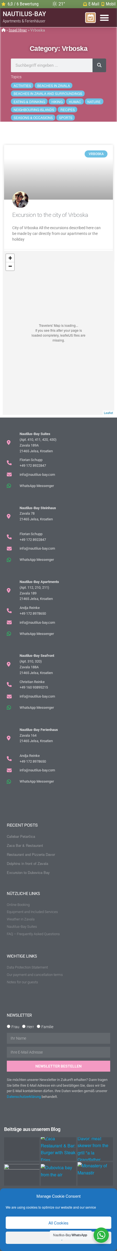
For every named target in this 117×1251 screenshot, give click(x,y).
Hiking (57, 101)
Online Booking (18, 905)
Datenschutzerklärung (24, 1097)
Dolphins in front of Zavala (27, 863)
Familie (47, 1027)
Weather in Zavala (21, 919)
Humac (75, 101)
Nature (94, 101)
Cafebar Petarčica (21, 836)
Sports (65, 117)
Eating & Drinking (29, 101)
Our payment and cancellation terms (35, 975)
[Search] (99, 65)
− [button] (10, 266)
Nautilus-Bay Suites (22, 927)
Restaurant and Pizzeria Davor (31, 854)
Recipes (67, 109)
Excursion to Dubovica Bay (28, 872)
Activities (22, 85)
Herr (30, 1027)
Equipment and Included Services (32, 912)
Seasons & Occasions (33, 117)
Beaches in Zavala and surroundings (48, 93)
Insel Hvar (18, 30)
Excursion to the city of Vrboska (50, 215)
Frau (15, 1027)
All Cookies (58, 1223)
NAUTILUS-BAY (24, 17)
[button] (104, 17)
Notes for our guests (22, 982)
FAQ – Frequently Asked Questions (33, 934)
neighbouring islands (34, 109)
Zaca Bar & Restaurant (25, 845)
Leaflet (108, 412)
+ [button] (10, 258)
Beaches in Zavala (53, 85)
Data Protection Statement (27, 967)
